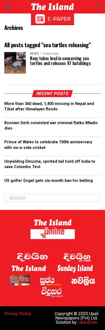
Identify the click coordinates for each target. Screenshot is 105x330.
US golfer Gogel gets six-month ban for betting (48, 180)
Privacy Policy (17, 313)
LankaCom (87, 322)
